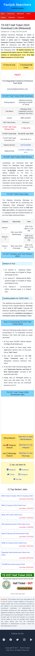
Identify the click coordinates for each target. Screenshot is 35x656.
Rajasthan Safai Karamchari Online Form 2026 (16, 553)
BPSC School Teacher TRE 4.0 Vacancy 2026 (17, 496)
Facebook (24, 470)
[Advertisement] (17, 415)
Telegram (12, 470)
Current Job (10, 13)
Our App (18, 479)
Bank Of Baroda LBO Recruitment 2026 (15, 533)
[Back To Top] (32, 653)
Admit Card (20, 13)
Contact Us (21, 17)
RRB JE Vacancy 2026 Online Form (14, 505)
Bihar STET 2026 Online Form (12, 515)
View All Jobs (10, 65)
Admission (12, 17)
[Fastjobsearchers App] (31, 640)
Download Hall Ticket (26, 66)
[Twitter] (17, 640)
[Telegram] (4, 640)
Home (2, 13)
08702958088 (26, 145)
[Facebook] (11, 640)
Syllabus (3, 17)
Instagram (24, 474)
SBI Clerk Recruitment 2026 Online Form (16, 524)
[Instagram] (24, 640)
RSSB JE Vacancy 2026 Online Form (14, 543)
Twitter (12, 474)
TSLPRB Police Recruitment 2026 (13, 564)
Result (28, 13)
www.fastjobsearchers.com (17, 89)
